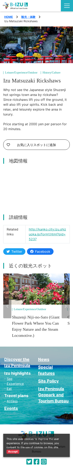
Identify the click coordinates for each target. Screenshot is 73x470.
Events (11, 408)
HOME (8, 17)
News (43, 359)
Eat (9, 389)
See (9, 379)
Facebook (42, 251)
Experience (15, 384)
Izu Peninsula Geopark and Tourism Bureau (53, 394)
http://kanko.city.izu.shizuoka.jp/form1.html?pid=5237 (47, 234)
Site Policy (48, 381)
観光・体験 (28, 17)
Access (12, 401)
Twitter (16, 251)
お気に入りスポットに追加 (36, 145)
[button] (7, 306)
